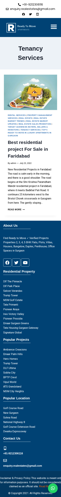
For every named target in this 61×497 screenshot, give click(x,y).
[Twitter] (16, 262)
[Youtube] (25, 262)
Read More (16, 209)
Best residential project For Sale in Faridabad (28, 149)
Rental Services (17, 115)
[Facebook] (7, 262)
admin (13, 163)
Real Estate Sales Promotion (35, 124)
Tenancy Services (30, 130)
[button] (54, 27)
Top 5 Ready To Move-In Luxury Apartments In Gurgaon (29, 133)
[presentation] (30, 92)
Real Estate (25, 118)
